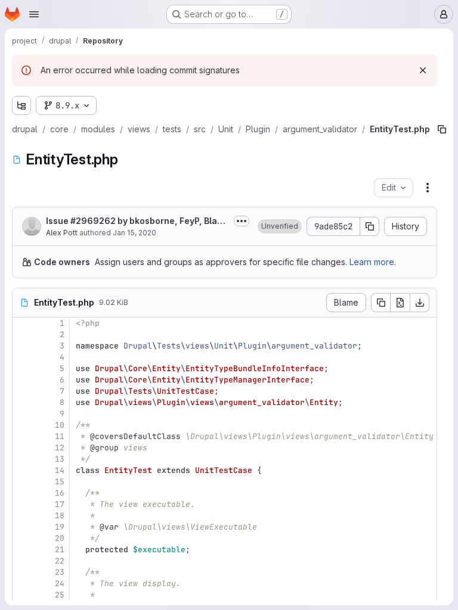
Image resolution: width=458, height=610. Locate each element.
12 (59, 448)
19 (59, 527)
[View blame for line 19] (22, 527)
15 (59, 482)
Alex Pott (62, 232)
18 (59, 516)
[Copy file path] (441, 129)
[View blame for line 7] (22, 391)
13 (59, 459)
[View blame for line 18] (22, 515)
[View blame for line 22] (22, 561)
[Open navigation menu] (34, 14)
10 (59, 425)
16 (59, 493)
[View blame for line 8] (22, 402)
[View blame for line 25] (22, 594)
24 (59, 583)
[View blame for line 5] (22, 368)
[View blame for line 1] (22, 323)
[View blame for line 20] (22, 538)
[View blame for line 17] (22, 504)
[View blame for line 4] (22, 357)
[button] (280, 226)
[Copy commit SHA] (369, 226)
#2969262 (93, 221)
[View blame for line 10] (22, 425)
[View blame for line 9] (22, 413)
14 (59, 470)
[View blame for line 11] (22, 436)
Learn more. (372, 262)
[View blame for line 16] (22, 493)
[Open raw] (400, 302)
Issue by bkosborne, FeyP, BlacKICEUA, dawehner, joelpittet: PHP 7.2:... (137, 221)
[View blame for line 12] (22, 447)
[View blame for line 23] (22, 572)
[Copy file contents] (380, 302)
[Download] (419, 302)
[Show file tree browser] (21, 105)
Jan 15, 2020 (134, 232)
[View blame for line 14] (22, 470)
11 (59, 436)
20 (59, 538)
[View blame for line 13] (22, 459)
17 (59, 504)
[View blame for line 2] (22, 334)
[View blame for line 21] (22, 549)
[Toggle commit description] (241, 221)
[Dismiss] (423, 70)
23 (59, 572)
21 (59, 549)
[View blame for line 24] (22, 583)
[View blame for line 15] (22, 481)
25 (59, 595)
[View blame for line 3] (22, 345)
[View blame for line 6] (22, 379)
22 (59, 561)
